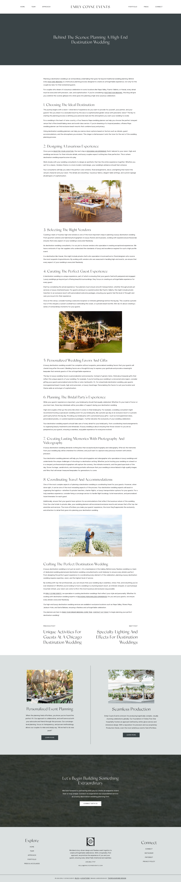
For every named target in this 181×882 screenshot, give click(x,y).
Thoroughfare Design (117, 878)
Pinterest (149, 857)
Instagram (149, 853)
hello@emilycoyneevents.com (90, 865)
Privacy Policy (149, 861)
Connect (159, 7)
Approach (46, 7)
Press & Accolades (32, 863)
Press (146, 7)
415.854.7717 (90, 862)
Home (22, 7)
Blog (77, 878)
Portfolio (133, 7)
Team (33, 7)
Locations (85, 878)
